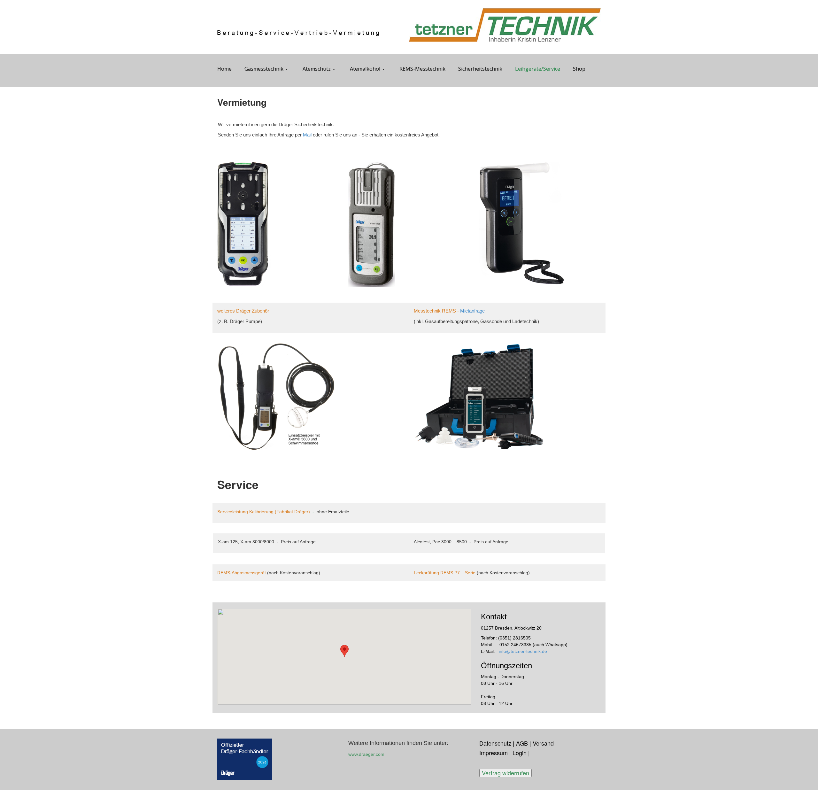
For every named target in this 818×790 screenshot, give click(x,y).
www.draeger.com (366, 754)
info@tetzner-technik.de (523, 651)
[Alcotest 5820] (521, 223)
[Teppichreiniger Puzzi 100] (479, 396)
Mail (308, 134)
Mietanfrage (472, 311)
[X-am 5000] (371, 224)
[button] (344, 651)
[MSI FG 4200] (276, 396)
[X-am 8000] (244, 224)
